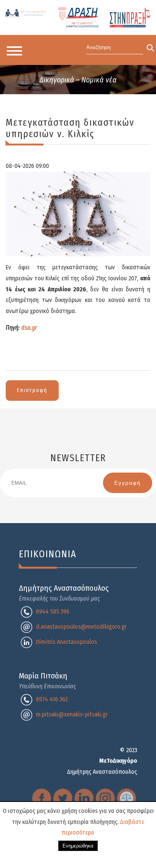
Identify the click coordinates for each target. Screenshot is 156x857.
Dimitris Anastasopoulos (66, 641)
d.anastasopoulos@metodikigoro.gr (81, 626)
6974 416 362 (52, 699)
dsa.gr (29, 327)
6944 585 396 (52, 611)
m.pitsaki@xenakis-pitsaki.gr (72, 714)
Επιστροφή (32, 390)
